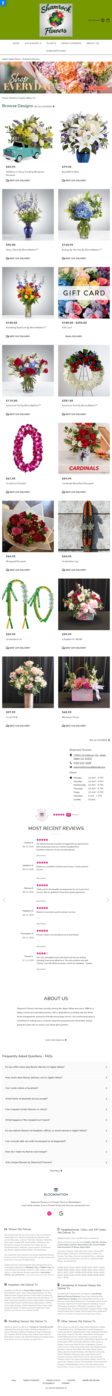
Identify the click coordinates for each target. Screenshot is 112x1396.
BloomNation (75, 1202)
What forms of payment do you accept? (26, 1098)
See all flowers (43, 106)
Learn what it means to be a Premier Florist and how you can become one (56, 1205)
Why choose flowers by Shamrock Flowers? (28, 1162)
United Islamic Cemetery (67, 1299)
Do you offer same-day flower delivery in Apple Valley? (34, 1067)
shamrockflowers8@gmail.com (89, 767)
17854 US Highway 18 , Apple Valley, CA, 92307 (90, 757)
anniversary (45, 1272)
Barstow (103, 1242)
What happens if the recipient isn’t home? (27, 1120)
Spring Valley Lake (84, 1244)
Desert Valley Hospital (32, 1290)
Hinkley (88, 1242)
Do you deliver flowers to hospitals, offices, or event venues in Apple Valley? (46, 1130)
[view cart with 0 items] (108, 20)
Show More (41, 855)
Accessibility (48, 1383)
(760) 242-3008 (82, 763)
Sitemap (66, 1383)
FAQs (14, 1380)
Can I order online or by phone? (21, 1088)
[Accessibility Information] (3, 3)
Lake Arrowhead (64, 1247)
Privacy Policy (53, 1380)
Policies (71, 1380)
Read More (55, 1170)
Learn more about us (55, 1040)
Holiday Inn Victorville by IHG (41, 1327)
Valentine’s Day (32, 1267)
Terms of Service (31, 1380)
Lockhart (73, 1244)
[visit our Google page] (61, 1213)
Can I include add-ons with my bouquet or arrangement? (35, 1141)
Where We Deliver (19, 1229)
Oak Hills (95, 1242)
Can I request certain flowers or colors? (26, 1109)
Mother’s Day (46, 1267)
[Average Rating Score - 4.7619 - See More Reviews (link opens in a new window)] (59, 814)
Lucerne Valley (63, 1244)
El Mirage (75, 1247)
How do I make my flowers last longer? (26, 1151)
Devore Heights (99, 1244)
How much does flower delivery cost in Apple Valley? (33, 1077)
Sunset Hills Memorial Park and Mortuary (79, 1295)
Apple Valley (85, 1247)
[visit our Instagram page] (49, 1213)
